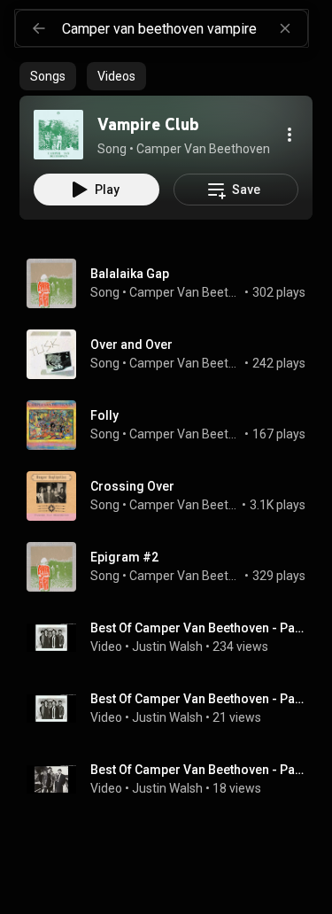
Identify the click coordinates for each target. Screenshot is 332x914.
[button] (58, 134)
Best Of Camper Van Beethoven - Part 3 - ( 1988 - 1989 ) (198, 770)
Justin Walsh (167, 646)
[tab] (47, 76)
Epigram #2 (124, 557)
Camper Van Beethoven (185, 292)
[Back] (39, 28)
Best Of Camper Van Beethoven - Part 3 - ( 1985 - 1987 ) (198, 699)
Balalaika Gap (129, 274)
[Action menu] (289, 135)
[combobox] (184, 28)
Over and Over (131, 344)
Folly (104, 415)
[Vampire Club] (58, 134)
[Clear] (285, 28)
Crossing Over (132, 486)
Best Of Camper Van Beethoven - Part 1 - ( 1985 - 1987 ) (198, 628)
